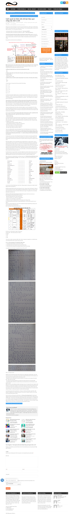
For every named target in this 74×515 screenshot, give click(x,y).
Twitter (61, 3)
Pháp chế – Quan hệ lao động (60, 107)
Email (23, 469)
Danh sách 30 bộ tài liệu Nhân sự (45, 186)
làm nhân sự (65, 57)
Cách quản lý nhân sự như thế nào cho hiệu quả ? (14, 31)
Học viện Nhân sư (11, 11)
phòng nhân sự (60, 57)
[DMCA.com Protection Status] (61, 173)
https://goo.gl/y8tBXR (26, 31)
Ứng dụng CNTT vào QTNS (59, 128)
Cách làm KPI (57, 69)
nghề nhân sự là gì (65, 64)
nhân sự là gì (57, 58)
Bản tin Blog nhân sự (58, 75)
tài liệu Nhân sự (22, 24)
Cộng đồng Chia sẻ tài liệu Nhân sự (46, 190)
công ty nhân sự (63, 68)
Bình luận (7, 455)
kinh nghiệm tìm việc (59, 63)
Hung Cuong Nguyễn (20, 22)
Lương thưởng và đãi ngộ (59, 106)
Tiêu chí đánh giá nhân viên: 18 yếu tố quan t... (31, 434)
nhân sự (56, 57)
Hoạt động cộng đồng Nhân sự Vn (60, 96)
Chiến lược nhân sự (58, 86)
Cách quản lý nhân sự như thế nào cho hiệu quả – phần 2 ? (15, 32)
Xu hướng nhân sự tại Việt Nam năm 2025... (30, 430)
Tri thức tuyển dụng (58, 120)
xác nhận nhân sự (62, 58)
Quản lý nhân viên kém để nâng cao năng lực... (14, 430)
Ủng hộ (49, 9)
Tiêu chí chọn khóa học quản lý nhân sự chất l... (31, 439)
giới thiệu (43, 507)
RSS (67, 3)
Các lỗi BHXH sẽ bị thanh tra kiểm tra (46, 79)
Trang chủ (8, 9)
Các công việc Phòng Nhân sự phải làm (61, 78)
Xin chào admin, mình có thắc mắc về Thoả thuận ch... (61, 497)
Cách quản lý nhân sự (9, 403)
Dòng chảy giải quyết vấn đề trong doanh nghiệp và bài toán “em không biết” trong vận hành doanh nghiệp (46, 91)
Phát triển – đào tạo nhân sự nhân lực (61, 109)
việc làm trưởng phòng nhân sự (60, 65)
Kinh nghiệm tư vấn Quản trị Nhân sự (61, 99)
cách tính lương (58, 68)
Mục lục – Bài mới (32, 9)
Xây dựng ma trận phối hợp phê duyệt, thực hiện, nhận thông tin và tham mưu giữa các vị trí (46, 125)
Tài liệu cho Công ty (57, 9)
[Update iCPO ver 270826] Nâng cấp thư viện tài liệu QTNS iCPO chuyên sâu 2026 (46, 76)
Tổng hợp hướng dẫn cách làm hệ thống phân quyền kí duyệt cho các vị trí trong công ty (46, 129)
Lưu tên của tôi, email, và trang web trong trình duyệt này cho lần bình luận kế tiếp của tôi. (20, 480)
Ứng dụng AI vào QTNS (59, 127)
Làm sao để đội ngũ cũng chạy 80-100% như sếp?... (30, 425)
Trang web (7, 474)
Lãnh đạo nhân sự (58, 104)
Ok (57, 501)
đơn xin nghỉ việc (61, 62)
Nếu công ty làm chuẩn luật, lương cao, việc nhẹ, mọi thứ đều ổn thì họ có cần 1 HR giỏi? (46, 73)
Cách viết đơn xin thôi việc (59, 85)
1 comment (14, 23)
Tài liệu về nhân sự (21, 9)
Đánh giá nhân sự (58, 131)
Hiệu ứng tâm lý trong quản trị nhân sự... (15, 425)
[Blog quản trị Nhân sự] (11, 4)
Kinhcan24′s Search (27, 502)
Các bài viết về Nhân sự (59, 76)
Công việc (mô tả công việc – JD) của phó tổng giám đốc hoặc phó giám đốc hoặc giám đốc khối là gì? (46, 104)
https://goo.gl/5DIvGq (29, 32)
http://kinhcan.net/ (28, 499)
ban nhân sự (59, 64)
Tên (7, 469)
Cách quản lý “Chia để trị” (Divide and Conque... (14, 434)
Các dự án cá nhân (42, 9)
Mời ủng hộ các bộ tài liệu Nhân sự (45, 185)
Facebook (64, 3)
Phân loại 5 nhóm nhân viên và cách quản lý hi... (30, 420)
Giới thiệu (13, 9)
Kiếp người (57, 97)
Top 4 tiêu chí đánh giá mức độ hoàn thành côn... (15, 439)
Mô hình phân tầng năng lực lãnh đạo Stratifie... (15, 420)
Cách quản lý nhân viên (18, 403)
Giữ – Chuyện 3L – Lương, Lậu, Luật (61, 93)
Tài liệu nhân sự (58, 114)
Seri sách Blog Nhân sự (13, 24)
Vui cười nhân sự (58, 130)
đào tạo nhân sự (60, 59)
